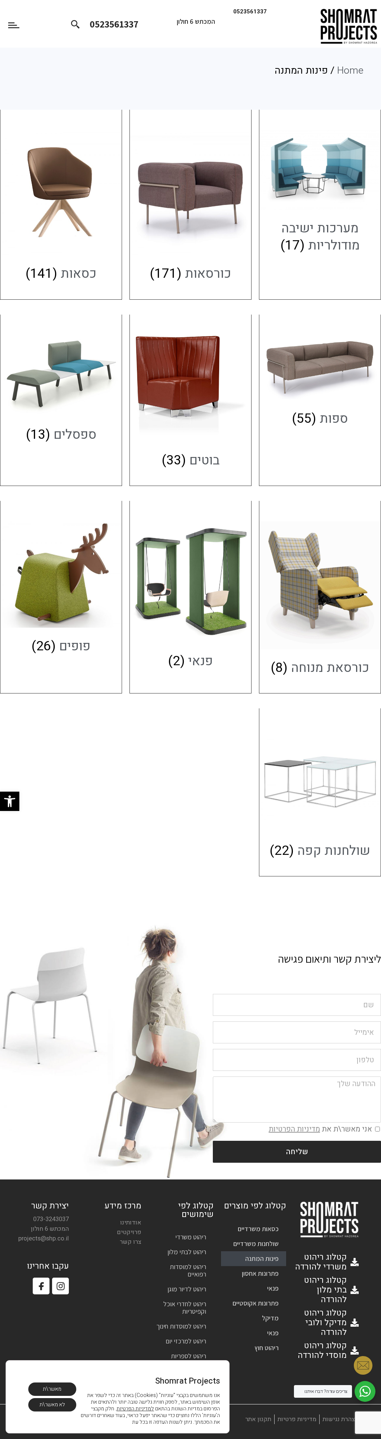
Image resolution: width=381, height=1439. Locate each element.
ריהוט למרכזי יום (186, 1341)
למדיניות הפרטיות (135, 1409)
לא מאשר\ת (52, 1405)
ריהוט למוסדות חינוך (181, 1326)
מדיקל (270, 1318)
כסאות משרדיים (258, 1228)
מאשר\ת (52, 1389)
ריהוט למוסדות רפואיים (188, 1270)
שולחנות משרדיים (256, 1243)
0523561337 (250, 11)
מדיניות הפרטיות (294, 1129)
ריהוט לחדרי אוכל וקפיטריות (184, 1308)
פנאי (273, 1288)
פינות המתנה (262, 1258)
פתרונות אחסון (260, 1273)
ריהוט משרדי (190, 1237)
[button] (9, 801)
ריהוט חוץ (266, 1347)
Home (350, 70)
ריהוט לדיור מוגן (186, 1289)
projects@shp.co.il (43, 1238)
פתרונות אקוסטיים (256, 1303)
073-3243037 (51, 1219)
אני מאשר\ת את (320, 1129)
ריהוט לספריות (188, 1356)
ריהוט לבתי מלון (186, 1252)
